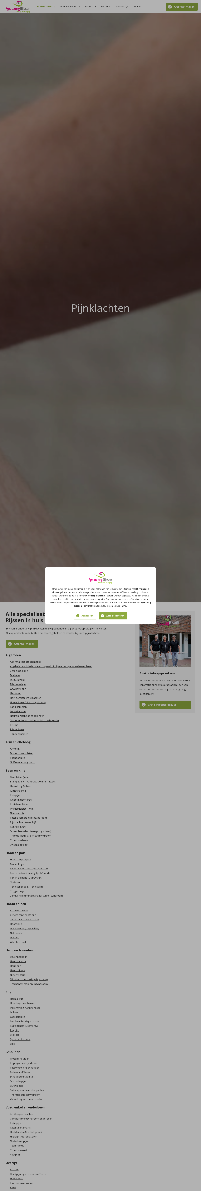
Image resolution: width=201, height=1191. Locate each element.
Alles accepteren (115, 615)
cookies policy (98, 599)
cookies (142, 592)
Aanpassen (87, 615)
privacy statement (108, 605)
